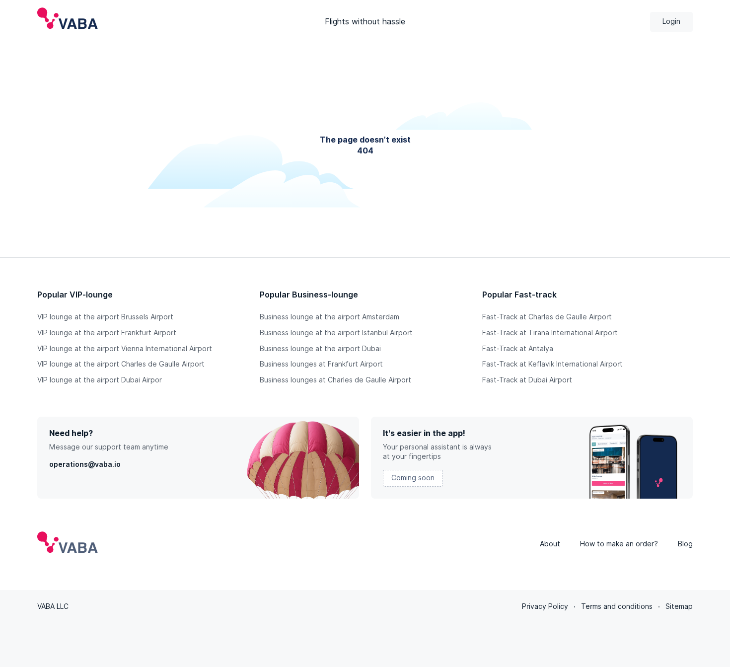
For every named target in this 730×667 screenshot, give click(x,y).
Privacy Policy (545, 606)
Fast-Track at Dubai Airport (527, 380)
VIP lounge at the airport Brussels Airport (105, 317)
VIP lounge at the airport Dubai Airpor (99, 380)
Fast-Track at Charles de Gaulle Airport (547, 317)
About (550, 544)
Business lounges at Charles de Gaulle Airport (335, 380)
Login (671, 21)
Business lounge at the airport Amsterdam (329, 317)
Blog (685, 544)
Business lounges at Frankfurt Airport (321, 364)
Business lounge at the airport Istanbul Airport (336, 333)
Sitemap (679, 606)
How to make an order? (619, 544)
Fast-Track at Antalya (517, 349)
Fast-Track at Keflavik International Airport (552, 364)
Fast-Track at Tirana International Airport (550, 333)
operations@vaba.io (85, 464)
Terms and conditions (617, 606)
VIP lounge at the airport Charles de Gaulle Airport (121, 364)
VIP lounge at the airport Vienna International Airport (124, 349)
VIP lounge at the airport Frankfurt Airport (106, 333)
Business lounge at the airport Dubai (320, 349)
